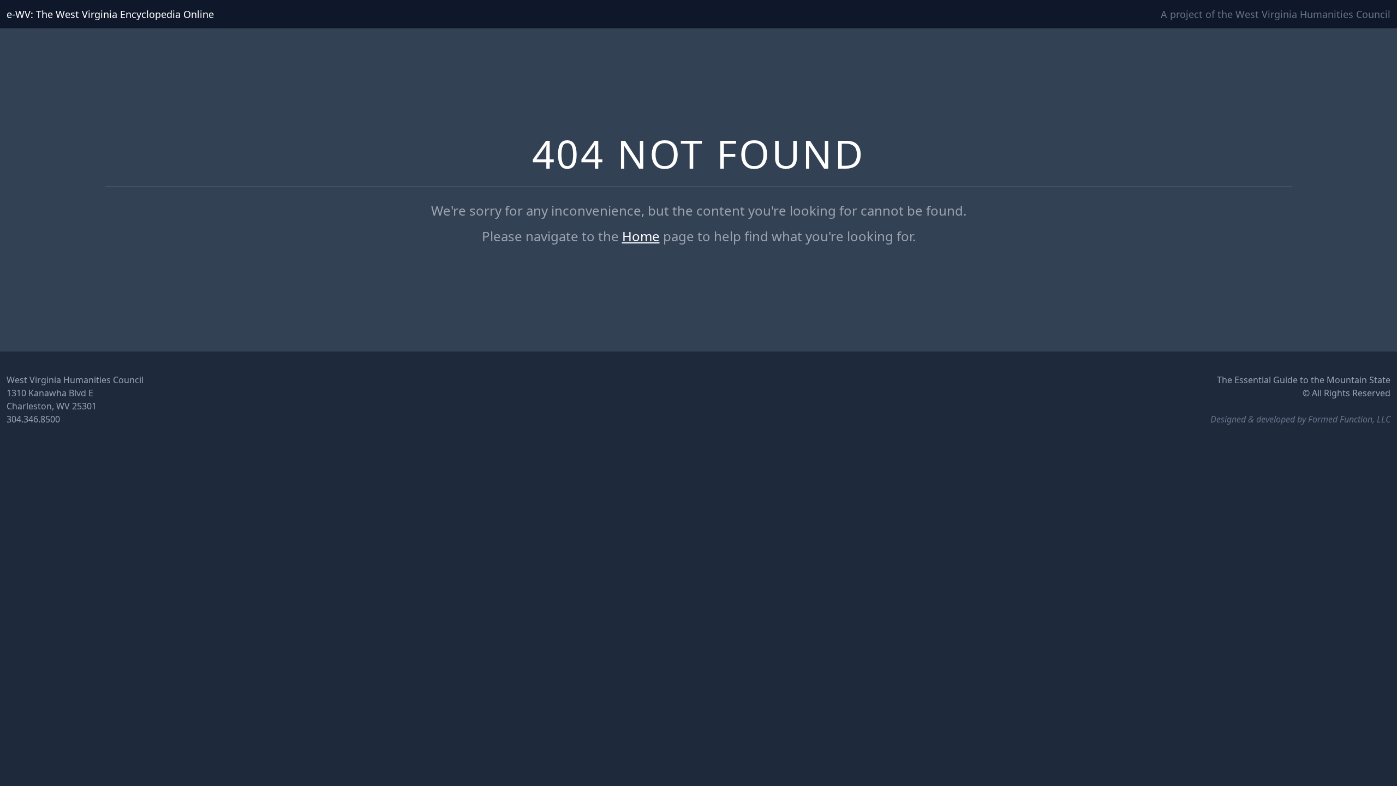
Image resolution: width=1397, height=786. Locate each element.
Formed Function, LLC (1349, 419)
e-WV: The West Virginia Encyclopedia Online (110, 14)
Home (641, 236)
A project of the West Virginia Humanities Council (1275, 14)
